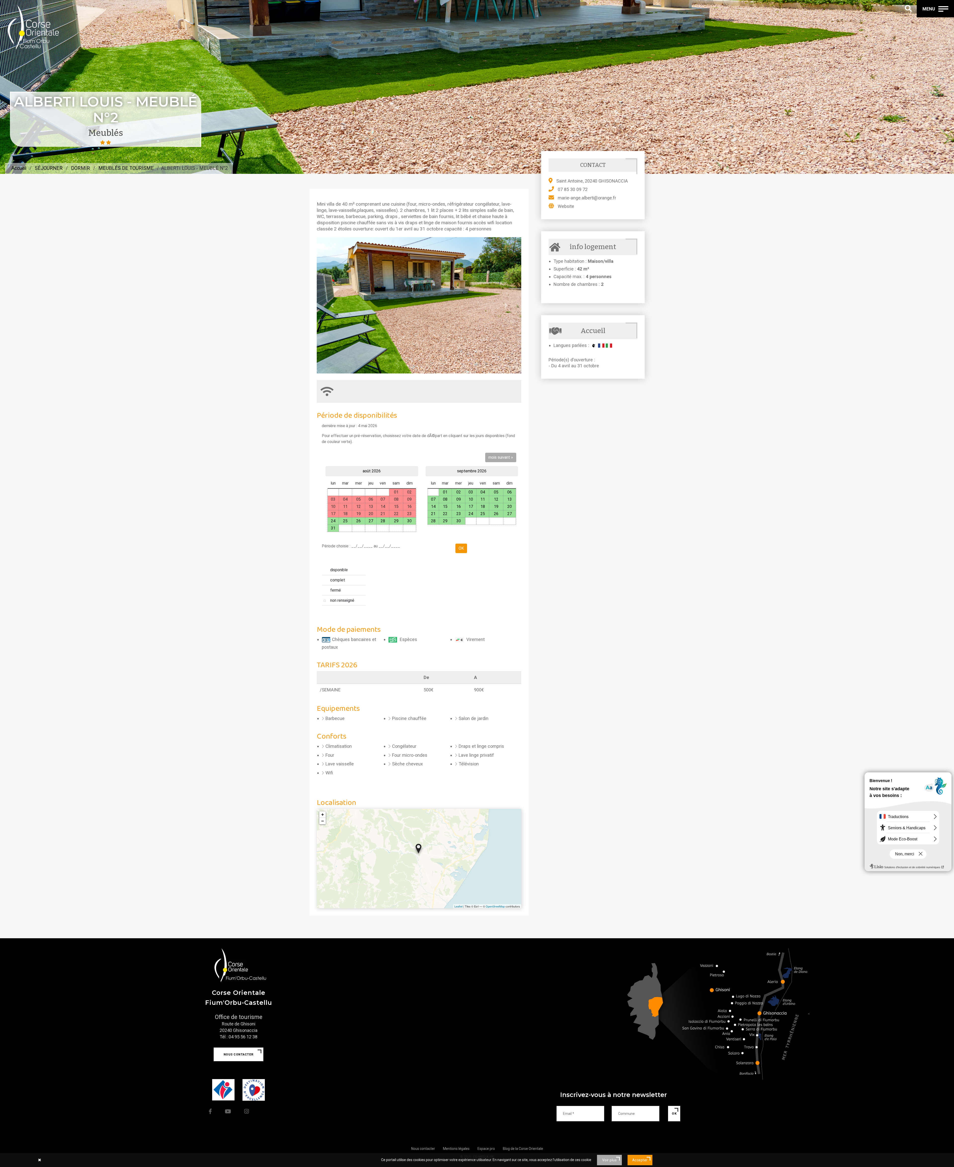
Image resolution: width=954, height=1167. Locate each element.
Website (566, 206)
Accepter (640, 1160)
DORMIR (80, 168)
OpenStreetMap (495, 906)
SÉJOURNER (49, 168)
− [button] (322, 821)
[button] (332, 305)
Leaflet (458, 906)
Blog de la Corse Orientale (523, 1149)
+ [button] (322, 814)
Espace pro (486, 1149)
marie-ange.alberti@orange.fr (587, 197)
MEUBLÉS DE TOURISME (126, 168)
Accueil (18, 168)
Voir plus (609, 1160)
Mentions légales (456, 1149)
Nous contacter (239, 1054)
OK (674, 1113)
